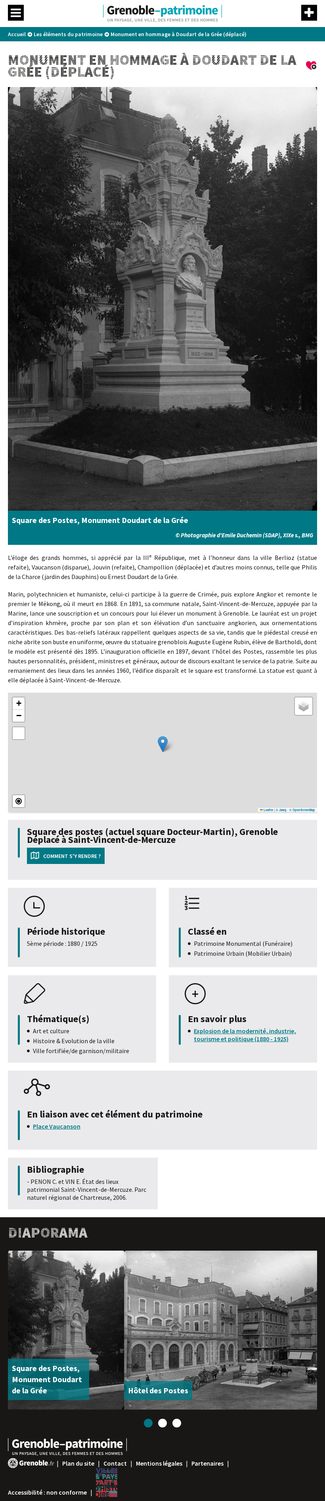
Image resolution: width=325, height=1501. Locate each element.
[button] (163, 744)
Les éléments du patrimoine (68, 34)
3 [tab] (176, 1423)
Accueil (17, 34)
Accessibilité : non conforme (47, 1492)
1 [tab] (148, 1423)
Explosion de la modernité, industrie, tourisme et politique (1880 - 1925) (245, 1035)
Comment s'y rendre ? (72, 856)
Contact (115, 1463)
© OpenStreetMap (302, 810)
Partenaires (207, 1463)
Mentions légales (159, 1463)
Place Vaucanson (56, 1126)
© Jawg (281, 810)
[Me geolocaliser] (19, 801)
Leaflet (268, 810)
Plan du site (78, 1463)
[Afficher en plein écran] (19, 733)
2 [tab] (162, 1423)
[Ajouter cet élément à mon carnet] (311, 66)
